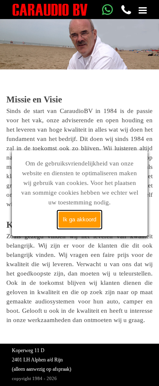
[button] (107, 6)
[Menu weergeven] (143, 10)
